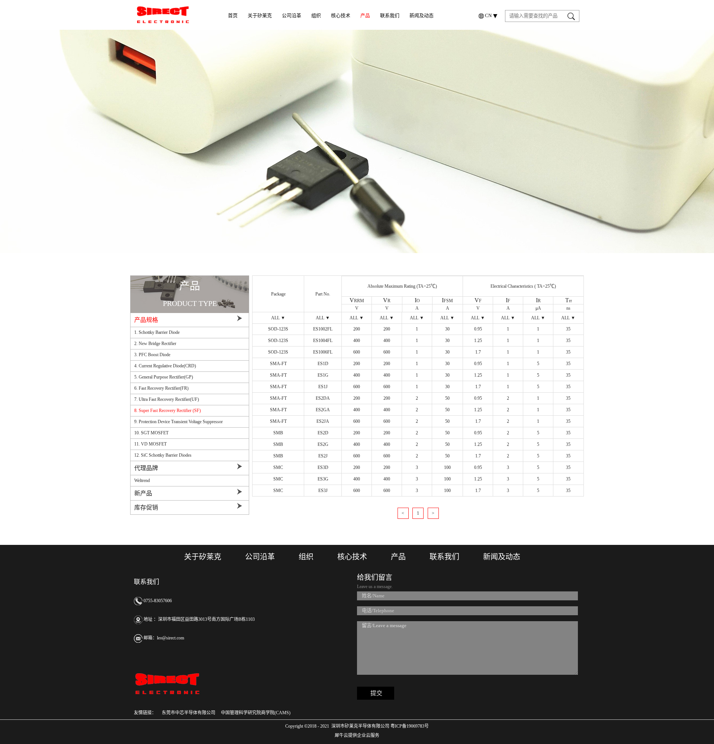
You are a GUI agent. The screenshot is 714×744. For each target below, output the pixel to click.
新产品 (143, 493)
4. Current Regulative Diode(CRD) (165, 365)
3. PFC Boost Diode (152, 354)
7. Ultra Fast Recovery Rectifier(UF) (166, 399)
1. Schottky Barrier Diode (157, 332)
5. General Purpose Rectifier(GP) (163, 377)
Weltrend (142, 480)
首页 (233, 15)
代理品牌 (146, 468)
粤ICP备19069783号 (409, 726)
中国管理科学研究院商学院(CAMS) (255, 712)
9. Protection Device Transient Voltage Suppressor (178, 421)
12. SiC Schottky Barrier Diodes (163, 455)
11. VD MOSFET (150, 444)
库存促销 (146, 507)
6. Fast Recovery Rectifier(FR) (161, 388)
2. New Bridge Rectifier (155, 343)
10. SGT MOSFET (151, 432)
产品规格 (146, 320)
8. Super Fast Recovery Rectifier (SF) (167, 410)
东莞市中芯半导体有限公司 (188, 712)
